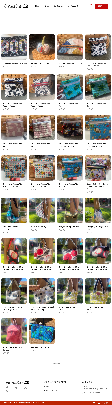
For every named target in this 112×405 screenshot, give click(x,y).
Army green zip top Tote (69, 227)
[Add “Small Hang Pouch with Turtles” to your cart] (73, 91)
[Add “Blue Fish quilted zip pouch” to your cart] (45, 335)
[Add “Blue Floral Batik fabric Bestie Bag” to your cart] (17, 215)
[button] (101, 6)
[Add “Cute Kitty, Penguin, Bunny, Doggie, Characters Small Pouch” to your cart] (101, 172)
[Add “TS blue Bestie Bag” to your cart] (45, 215)
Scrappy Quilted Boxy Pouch (70, 63)
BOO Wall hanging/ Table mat (15, 63)
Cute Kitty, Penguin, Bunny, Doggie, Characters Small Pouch (97, 186)
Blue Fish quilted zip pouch (42, 347)
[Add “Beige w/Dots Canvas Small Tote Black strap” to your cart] (45, 295)
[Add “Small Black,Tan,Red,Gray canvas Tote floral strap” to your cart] (17, 255)
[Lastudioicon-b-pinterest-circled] (6, 390)
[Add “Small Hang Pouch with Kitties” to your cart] (17, 132)
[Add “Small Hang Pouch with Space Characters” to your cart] (73, 132)
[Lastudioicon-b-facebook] (6, 387)
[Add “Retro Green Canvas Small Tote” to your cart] (73, 295)
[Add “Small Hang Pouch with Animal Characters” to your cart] (17, 172)
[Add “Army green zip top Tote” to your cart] (73, 215)
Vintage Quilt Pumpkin (40, 63)
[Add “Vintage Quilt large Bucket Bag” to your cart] (101, 215)
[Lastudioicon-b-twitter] (16, 387)
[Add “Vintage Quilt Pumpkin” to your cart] (45, 51)
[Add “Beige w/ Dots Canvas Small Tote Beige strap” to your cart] (17, 295)
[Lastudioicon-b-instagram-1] (25, 387)
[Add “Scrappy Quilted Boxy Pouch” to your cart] (73, 51)
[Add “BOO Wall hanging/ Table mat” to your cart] (17, 51)
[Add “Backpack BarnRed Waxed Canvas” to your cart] (17, 335)
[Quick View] (11, 51)
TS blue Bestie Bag (38, 227)
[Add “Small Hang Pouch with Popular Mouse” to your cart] (101, 51)
